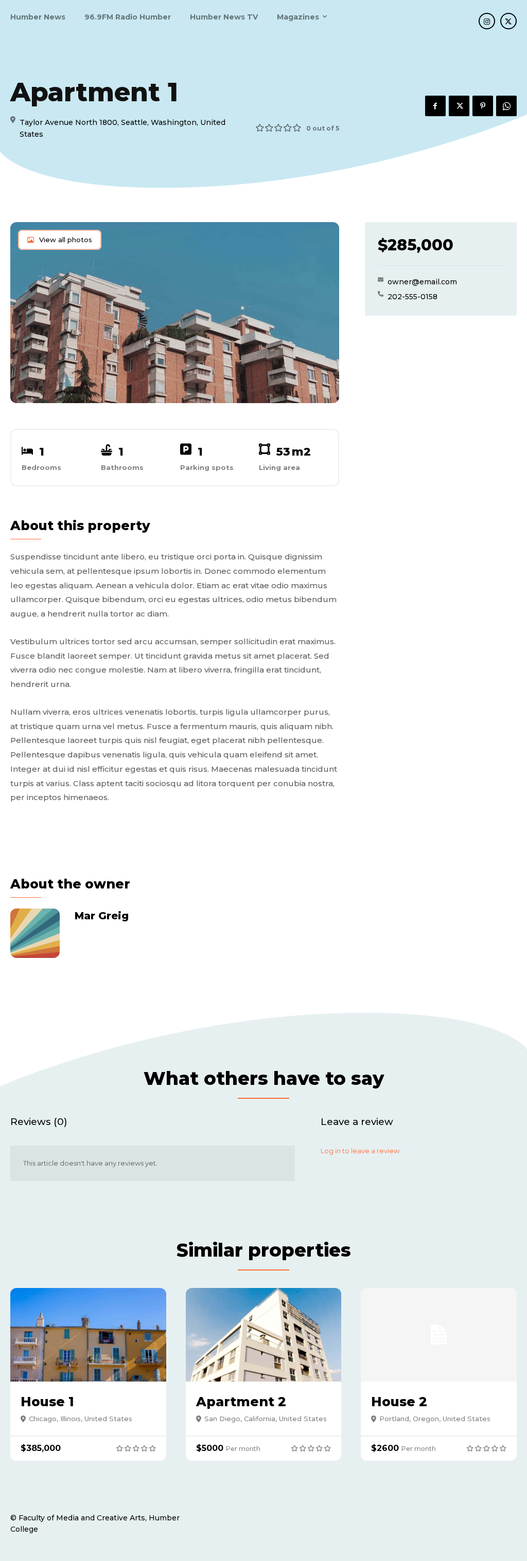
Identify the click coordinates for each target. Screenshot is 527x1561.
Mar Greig (102, 916)
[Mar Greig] (36, 933)
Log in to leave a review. (361, 1151)
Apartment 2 (241, 1401)
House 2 (399, 1401)
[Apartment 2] (264, 1335)
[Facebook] (435, 106)
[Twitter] (508, 21)
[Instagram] (487, 21)
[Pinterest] (482, 106)
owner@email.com (422, 281)
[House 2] (439, 1335)
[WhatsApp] (506, 106)
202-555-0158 (412, 296)
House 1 (47, 1401)
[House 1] (88, 1335)
